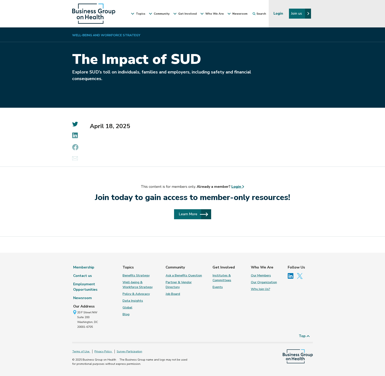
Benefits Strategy (136, 275)
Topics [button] (140, 14)
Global (127, 307)
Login (279, 13)
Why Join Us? (260, 289)
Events (218, 287)
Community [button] (161, 14)
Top (303, 336)
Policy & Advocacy (136, 294)
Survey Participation (129, 351)
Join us (297, 13)
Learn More (188, 214)
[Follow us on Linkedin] (292, 275)
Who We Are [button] (214, 14)
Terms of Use (81, 351)
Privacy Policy (103, 351)
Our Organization (264, 282)
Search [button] (261, 14)
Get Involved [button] (187, 14)
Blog (126, 314)
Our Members (261, 275)
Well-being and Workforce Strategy (106, 35)
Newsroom (82, 298)
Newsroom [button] (239, 14)
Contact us (82, 275)
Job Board (173, 294)
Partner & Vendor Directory (179, 284)
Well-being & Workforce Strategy (138, 284)
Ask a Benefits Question (184, 275)
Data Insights (133, 301)
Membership (83, 267)
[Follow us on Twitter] (300, 275)
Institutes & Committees (222, 278)
